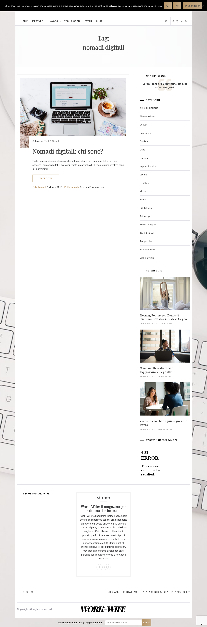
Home (24, 21)
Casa (142, 149)
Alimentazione (147, 116)
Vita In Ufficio (147, 258)
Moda (143, 191)
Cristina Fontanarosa (92, 187)
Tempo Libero (147, 241)
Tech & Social (73, 21)
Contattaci (130, 592)
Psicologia (145, 216)
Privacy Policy (181, 592)
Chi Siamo (114, 592)
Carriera (144, 141)
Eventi (89, 21)
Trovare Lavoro (148, 249)
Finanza (144, 158)
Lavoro (53, 21)
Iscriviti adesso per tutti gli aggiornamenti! (79, 622)
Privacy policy (192, 5)
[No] (203, 7)
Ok (167, 5)
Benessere (145, 133)
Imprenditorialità (148, 166)
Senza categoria (148, 224)
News (143, 199)
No (177, 5)
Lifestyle (37, 21)
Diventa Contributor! (154, 592)
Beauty (143, 124)
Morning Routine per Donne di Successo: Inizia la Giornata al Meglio (163, 317)
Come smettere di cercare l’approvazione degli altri (156, 370)
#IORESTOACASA (149, 108)
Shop (99, 21)
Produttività (146, 208)
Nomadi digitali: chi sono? (67, 151)
